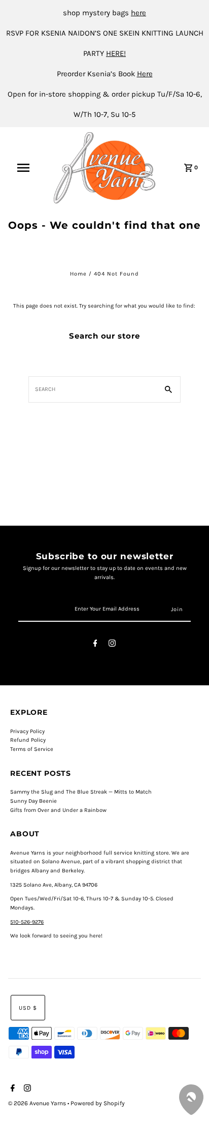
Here (145, 73)
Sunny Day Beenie (33, 801)
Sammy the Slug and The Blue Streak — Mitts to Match (81, 792)
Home (78, 273)
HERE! (116, 53)
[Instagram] (112, 645)
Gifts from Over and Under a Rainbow (58, 810)
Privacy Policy (27, 731)
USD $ (28, 1008)
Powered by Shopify (98, 1103)
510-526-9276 (27, 922)
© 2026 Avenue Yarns (37, 1103)
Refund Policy (28, 740)
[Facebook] (95, 645)
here (138, 12)
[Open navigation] (28, 167)
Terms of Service (31, 749)
